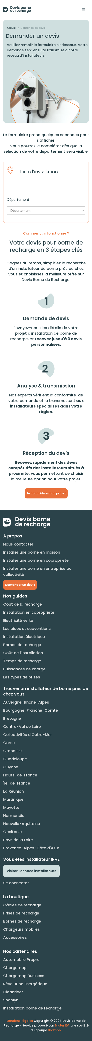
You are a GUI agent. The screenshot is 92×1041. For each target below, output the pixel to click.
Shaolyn (10, 1000)
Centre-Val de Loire (22, 726)
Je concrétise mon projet (46, 493)
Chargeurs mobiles (21, 929)
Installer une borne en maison (31, 552)
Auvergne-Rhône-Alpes (26, 702)
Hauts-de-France (20, 775)
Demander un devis (20, 585)
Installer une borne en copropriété (36, 560)
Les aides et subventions (27, 628)
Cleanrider (13, 992)
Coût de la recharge (22, 604)
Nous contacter (18, 544)
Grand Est (12, 750)
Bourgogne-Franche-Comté (30, 710)
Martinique (13, 799)
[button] (84, 9)
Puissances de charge (24, 669)
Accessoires (15, 937)
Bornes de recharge (22, 644)
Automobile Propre (21, 959)
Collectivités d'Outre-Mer (27, 734)
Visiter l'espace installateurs (31, 870)
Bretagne (12, 718)
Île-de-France (16, 783)
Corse (9, 742)
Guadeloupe (15, 759)
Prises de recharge (21, 913)
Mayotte (11, 807)
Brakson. (54, 1030)
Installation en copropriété (28, 612)
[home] (17, 9)
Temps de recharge (22, 661)
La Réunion (13, 791)
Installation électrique (24, 636)
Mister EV (62, 1025)
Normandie (13, 815)
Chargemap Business (23, 975)
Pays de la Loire (18, 839)
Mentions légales (19, 1021)
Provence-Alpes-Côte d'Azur (31, 848)
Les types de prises (21, 677)
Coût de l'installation (23, 652)
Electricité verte (18, 620)
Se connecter (16, 882)
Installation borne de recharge (32, 1008)
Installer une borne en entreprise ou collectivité (37, 571)
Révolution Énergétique (25, 983)
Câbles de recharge (22, 905)
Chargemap (15, 967)
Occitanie (12, 831)
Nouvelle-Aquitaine (21, 823)
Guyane (10, 767)
